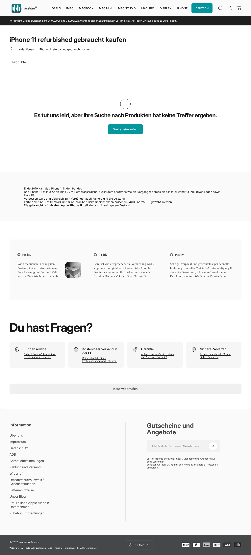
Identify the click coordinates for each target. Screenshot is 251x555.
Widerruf (16, 473)
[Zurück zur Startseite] (11, 49)
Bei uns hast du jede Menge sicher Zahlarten (215, 356)
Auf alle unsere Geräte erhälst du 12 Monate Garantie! (157, 356)
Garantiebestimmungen (27, 461)
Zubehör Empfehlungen (27, 513)
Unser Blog (18, 496)
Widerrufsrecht (16, 548)
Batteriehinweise (22, 490)
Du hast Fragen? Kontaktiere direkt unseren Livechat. (40, 356)
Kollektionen (26, 49)
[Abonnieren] (213, 446)
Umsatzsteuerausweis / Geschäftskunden (27, 482)
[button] (23, 281)
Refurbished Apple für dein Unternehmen (29, 505)
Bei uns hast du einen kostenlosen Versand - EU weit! (99, 360)
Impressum (18, 442)
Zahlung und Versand (25, 467)
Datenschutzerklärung (36, 548)
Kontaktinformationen (87, 548)
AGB (13, 454)
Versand (58, 548)
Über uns (16, 435)
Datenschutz (19, 448)
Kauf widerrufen (125, 389)
